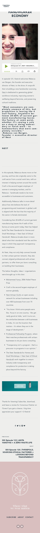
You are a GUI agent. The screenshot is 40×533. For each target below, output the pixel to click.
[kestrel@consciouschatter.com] (18, 526)
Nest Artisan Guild (13, 295)
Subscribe (11, 517)
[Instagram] (21, 526)
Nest (4, 92)
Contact (29, 517)
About (21, 517)
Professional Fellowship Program (19, 334)
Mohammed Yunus (13, 279)
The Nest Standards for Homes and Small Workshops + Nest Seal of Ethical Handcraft (22, 356)
